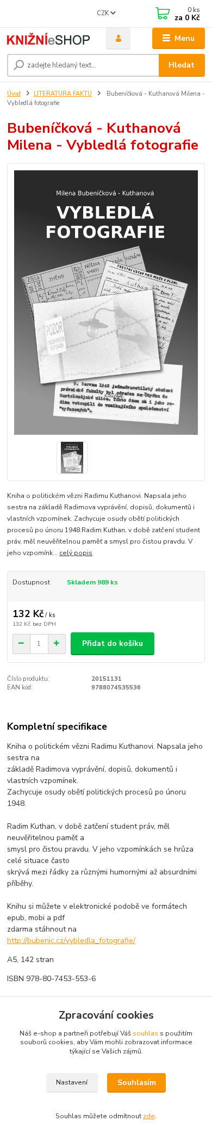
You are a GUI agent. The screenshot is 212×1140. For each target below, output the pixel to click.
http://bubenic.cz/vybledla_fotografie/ (71, 940)
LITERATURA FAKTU (63, 94)
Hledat (182, 65)
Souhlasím (136, 1082)
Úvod (14, 94)
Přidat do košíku (112, 643)
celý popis (75, 553)
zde (149, 1116)
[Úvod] (48, 38)
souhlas (145, 1033)
